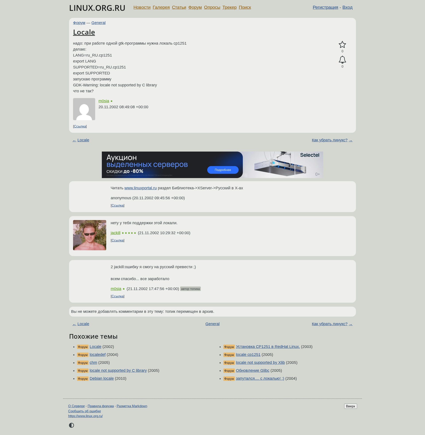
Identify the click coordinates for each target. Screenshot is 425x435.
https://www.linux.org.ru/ (85, 416)
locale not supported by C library (118, 370)
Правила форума (101, 406)
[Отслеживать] (342, 59)
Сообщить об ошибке (84, 411)
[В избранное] (342, 44)
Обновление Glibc (252, 370)
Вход (347, 7)
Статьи (179, 7)
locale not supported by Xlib (260, 362)
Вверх (350, 406)
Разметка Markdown (132, 406)
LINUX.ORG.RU (97, 7)
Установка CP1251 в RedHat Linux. (268, 346)
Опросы (212, 7)
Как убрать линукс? (330, 140)
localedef (98, 354)
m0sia (104, 101)
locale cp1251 (248, 354)
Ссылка (80, 126)
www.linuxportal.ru (140, 188)
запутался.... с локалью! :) (260, 378)
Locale (84, 32)
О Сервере (76, 406)
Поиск (245, 7)
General (98, 23)
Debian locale (102, 378)
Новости (142, 7)
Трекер (229, 7)
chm (93, 362)
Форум (195, 7)
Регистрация (325, 7)
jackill (115, 233)
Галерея (161, 7)
